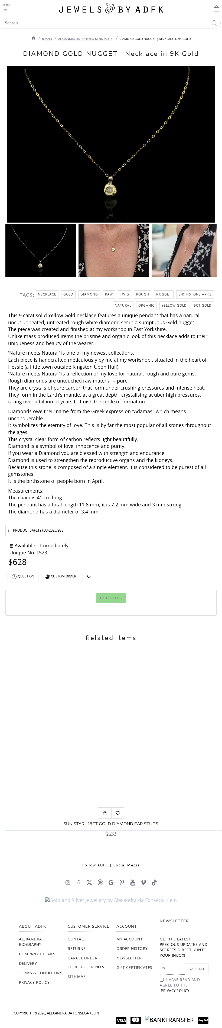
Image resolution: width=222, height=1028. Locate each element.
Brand (47, 38)
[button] (89, 576)
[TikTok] (154, 882)
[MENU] (7, 8)
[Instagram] (68, 882)
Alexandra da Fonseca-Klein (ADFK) (85, 38)
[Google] (111, 882)
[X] (89, 882)
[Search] (214, 23)
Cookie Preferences (86, 967)
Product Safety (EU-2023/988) (38, 530)
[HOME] (33, 38)
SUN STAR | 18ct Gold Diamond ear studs (111, 824)
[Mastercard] (135, 1020)
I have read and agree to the (180, 985)
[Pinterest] (122, 882)
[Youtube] (133, 882)
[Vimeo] (143, 882)
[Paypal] (203, 1020)
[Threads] (100, 882)
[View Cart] (215, 8)
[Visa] (121, 1020)
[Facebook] (78, 882)
